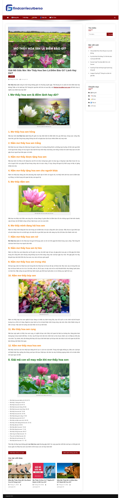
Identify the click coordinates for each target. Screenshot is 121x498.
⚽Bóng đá (15, 17)
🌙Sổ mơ (34, 17)
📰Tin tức (52, 17)
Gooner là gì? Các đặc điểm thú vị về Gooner (100, 63)
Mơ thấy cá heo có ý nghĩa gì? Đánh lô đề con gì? (18, 452)
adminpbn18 (24, 79)
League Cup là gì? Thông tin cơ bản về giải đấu (100, 74)
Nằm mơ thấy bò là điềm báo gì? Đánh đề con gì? (67, 481)
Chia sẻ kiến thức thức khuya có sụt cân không (101, 52)
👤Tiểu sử (43, 17)
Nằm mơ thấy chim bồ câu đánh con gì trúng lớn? (19, 481)
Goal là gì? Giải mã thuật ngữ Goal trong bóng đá (101, 69)
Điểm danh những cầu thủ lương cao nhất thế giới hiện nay (71, 452)
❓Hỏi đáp (25, 17)
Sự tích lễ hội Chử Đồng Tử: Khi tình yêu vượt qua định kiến (101, 57)
